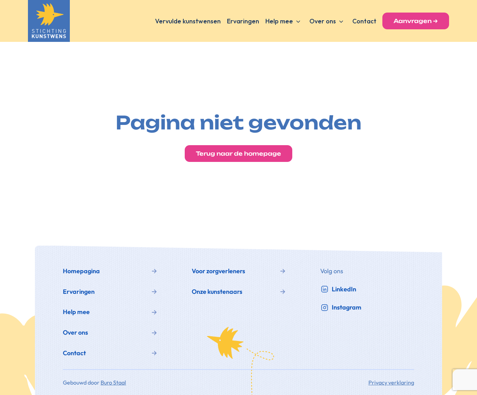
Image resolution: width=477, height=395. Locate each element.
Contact (364, 21)
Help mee (279, 21)
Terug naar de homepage (238, 153)
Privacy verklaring (391, 382)
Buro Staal (113, 382)
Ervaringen (243, 21)
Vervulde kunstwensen (188, 21)
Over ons (322, 21)
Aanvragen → (416, 20)
